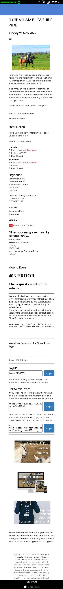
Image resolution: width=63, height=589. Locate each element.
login (43, 575)
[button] (31, 57)
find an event (32, 554)
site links (27, 567)
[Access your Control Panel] (19, 2)
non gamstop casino (33, 578)
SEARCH (31, 581)
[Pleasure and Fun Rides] (32, 462)
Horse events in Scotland (27, 575)
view (12, 245)
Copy (49, 373)
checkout (18, 578)
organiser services (33, 570)
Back (11, 359)
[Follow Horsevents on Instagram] (48, 3)
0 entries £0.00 (33, 586)
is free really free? (40, 572)
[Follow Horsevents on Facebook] (39, 3)
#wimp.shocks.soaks (23, 225)
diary (44, 562)
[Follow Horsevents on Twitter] (44, 3)
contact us (19, 554)
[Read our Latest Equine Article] (32, 492)
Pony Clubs (27, 559)
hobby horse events (31, 562)
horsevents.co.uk (8, 2)
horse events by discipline (25, 564)
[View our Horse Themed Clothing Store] (32, 523)
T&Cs (35, 567)
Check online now (18, 135)
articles (37, 557)
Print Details (22, 359)
